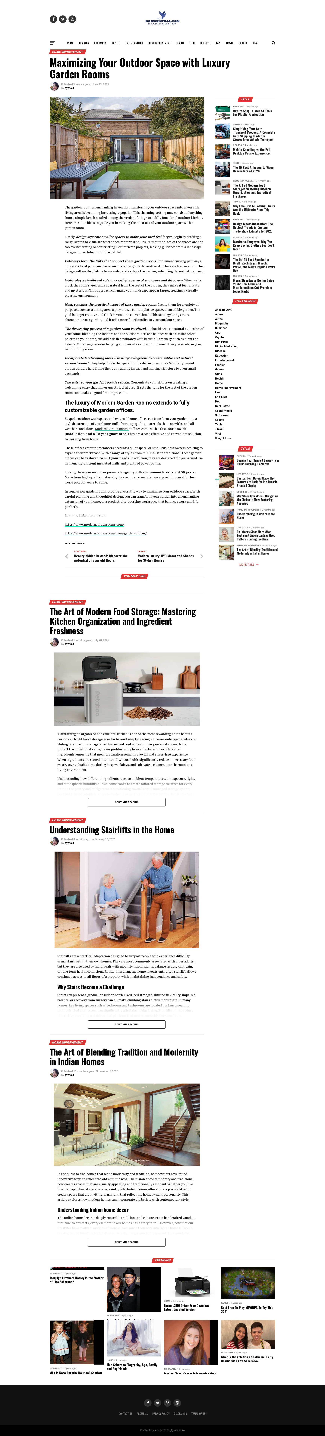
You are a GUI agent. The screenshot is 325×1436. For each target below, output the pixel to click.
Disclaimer (180, 1414)
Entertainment (134, 43)
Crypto (116, 43)
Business (83, 43)
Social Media (223, 410)
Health (180, 43)
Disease (220, 351)
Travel (229, 43)
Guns (218, 374)
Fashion (220, 365)
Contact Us (125, 1414)
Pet (217, 401)
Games (219, 369)
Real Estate (222, 406)
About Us (142, 1414)
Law (218, 43)
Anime (70, 43)
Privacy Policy (160, 1414)
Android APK (223, 309)
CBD (218, 332)
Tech (192, 43)
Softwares (221, 415)
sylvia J (69, 87)
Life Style (205, 43)
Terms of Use (199, 1414)
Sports (243, 43)
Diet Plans (222, 342)
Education (221, 355)
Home (219, 383)
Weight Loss (223, 438)
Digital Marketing (226, 346)
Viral (256, 43)
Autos (219, 319)
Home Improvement (159, 43)
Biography (100, 43)
